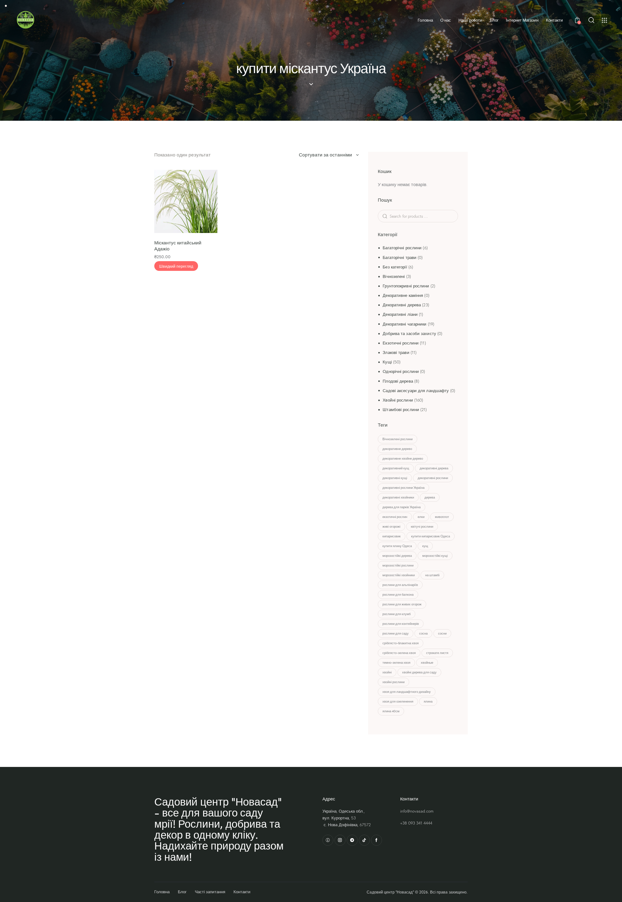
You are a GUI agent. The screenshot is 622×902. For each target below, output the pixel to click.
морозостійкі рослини (398, 565)
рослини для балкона (398, 594)
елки (421, 517)
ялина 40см (390, 711)
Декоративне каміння (403, 295)
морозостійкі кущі (435, 555)
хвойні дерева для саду (419, 672)
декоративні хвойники (398, 497)
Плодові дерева (398, 381)
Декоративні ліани (400, 314)
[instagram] (340, 840)
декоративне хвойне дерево (402, 458)
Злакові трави (396, 352)
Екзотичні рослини (401, 342)
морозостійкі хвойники (398, 575)
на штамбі (432, 575)
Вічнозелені (394, 276)
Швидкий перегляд (176, 266)
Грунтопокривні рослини (406, 285)
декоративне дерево (397, 449)
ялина (428, 701)
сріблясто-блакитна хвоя (400, 643)
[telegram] (352, 840)
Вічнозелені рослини (397, 439)
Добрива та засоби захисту (409, 333)
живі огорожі (391, 526)
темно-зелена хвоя (396, 662)
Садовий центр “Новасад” (390, 891)
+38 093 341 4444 (416, 822)
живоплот (442, 517)
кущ (425, 546)
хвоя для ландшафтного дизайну (406, 691)
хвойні (387, 672)
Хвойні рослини (398, 400)
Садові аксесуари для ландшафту (416, 390)
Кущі (387, 361)
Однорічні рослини (401, 371)
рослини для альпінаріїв (400, 585)
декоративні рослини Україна (403, 487)
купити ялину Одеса (397, 546)
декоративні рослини (433, 478)
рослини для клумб (396, 614)
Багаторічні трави (399, 257)
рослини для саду (395, 633)
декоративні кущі (394, 478)
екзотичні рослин (394, 517)
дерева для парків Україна (401, 507)
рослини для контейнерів (400, 623)
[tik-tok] (364, 840)
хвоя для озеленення (397, 701)
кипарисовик (391, 536)
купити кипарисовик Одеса (430, 536)
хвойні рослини (393, 682)
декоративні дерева (434, 468)
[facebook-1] (376, 840)
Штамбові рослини (401, 409)
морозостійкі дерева (397, 555)
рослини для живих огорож (402, 604)
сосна (423, 633)
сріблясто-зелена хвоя (399, 653)
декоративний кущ (395, 468)
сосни (442, 633)
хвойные (427, 662)
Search (392, 216)
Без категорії (395, 266)
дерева (429, 497)
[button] (164, 201)
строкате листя (437, 653)
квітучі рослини (422, 526)
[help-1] (327, 840)
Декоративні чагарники (404, 323)
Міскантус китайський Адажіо (177, 245)
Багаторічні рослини (402, 247)
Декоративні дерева (402, 304)
